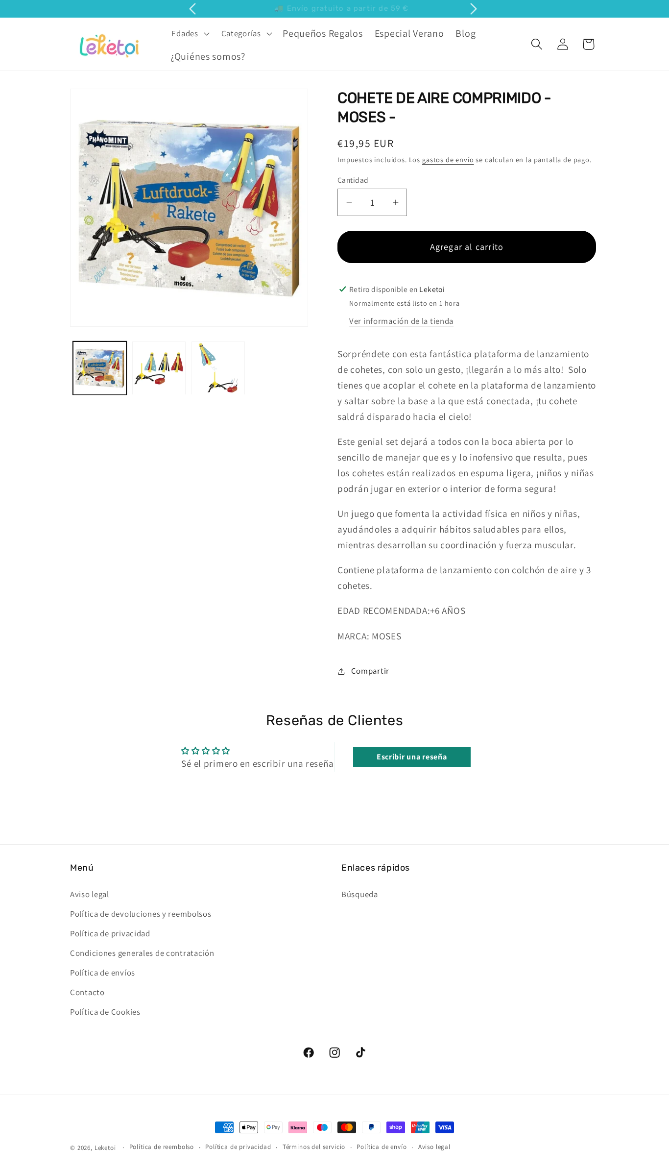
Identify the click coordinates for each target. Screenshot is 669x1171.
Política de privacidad (110, 932)
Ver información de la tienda (401, 321)
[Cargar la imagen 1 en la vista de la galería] (99, 368)
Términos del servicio (314, 1147)
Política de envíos (102, 972)
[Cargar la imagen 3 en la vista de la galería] (218, 368)
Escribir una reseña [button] (412, 757)
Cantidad (353, 180)
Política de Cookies (105, 1011)
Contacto (87, 991)
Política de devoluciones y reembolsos (141, 913)
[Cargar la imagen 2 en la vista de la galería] (159, 368)
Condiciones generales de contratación (142, 952)
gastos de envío (448, 159)
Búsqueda (359, 893)
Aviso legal (89, 893)
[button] (189, 33)
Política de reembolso (161, 1147)
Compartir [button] (370, 670)
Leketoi (105, 1148)
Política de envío (381, 1147)
